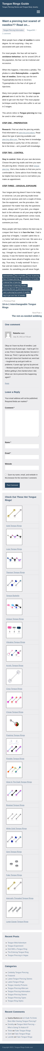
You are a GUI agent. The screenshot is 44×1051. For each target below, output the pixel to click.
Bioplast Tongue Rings (15, 805)
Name (8, 442)
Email (8, 453)
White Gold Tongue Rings (16, 829)
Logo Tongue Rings (14, 549)
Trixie (10, 1031)
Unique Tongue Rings (15, 619)
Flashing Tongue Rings (15, 735)
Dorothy (11, 1024)
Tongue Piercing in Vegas (18, 955)
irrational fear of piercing (12, 282)
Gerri (10, 1034)
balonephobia (8, 276)
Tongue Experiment (15, 946)
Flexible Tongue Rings (15, 759)
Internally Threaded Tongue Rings (19, 898)
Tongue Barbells (12, 596)
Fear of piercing (33, 276)
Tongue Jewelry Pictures (17, 985)
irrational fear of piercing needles (15, 285)
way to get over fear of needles (14, 295)
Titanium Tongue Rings (15, 572)
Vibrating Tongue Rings (15, 642)
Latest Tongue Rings (16, 982)
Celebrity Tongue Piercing (18, 972)
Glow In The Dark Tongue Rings (19, 782)
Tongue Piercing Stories (17, 995)
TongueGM (31, 30)
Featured (11, 976)
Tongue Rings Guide (15, 3)
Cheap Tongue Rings (14, 712)
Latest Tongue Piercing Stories (20, 979)
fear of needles (20, 276)
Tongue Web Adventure (17, 943)
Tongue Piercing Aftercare (18, 988)
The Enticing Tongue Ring (18, 952)
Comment (9, 408)
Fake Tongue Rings (14, 875)
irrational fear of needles (30, 279)
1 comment (6, 33)
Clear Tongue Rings (14, 689)
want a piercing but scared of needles (16, 292)
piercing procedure (24, 289)
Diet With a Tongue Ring (17, 949)
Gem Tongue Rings (14, 852)
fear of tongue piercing (11, 279)
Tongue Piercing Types (17, 998)
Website (8, 464)
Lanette (11, 1037)
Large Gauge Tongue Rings (17, 922)
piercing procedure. (26, 133)
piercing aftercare (9, 289)
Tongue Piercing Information (13, 30)
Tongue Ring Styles (15, 1001)
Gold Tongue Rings (14, 526)
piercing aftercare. (10, 139)
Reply (7, 383)
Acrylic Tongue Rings (14, 666)
